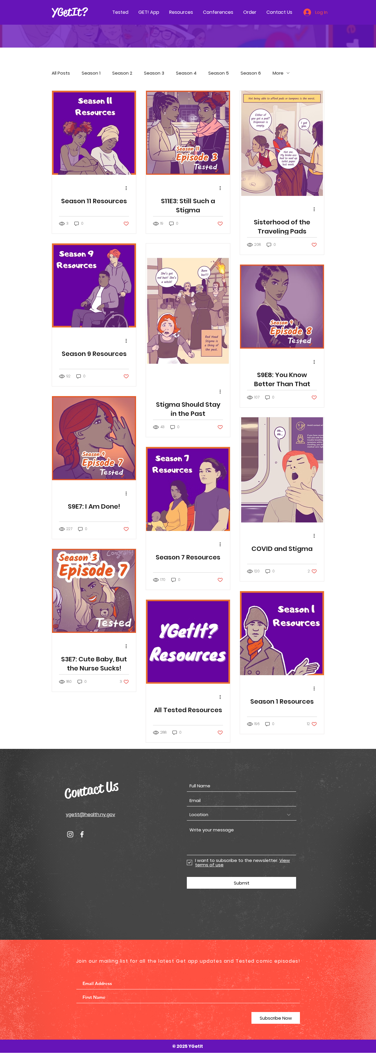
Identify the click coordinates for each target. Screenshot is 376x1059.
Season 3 (154, 73)
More (278, 73)
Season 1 (91, 73)
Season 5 (218, 73)
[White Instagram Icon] (70, 834)
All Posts (61, 73)
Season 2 (122, 73)
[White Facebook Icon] (82, 834)
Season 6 (251, 73)
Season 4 (186, 73)
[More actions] (128, 187)
